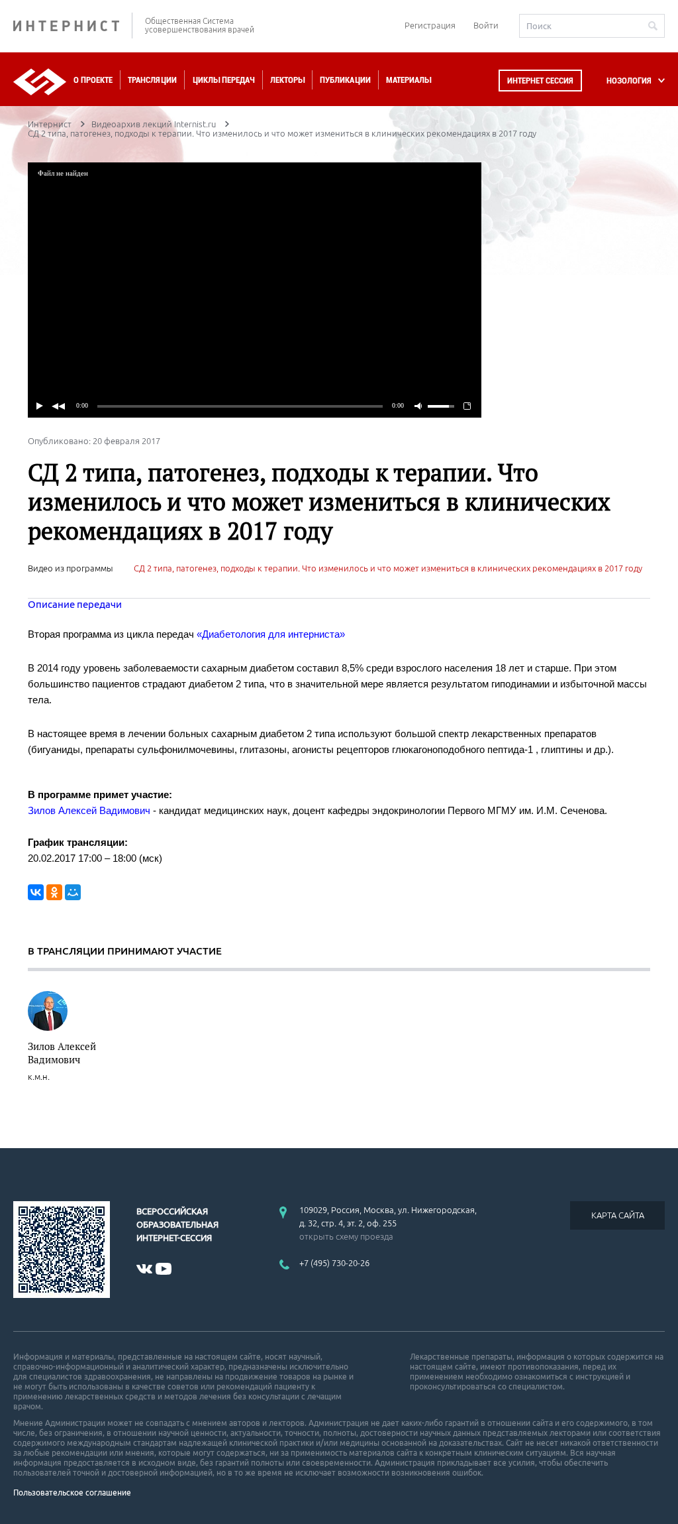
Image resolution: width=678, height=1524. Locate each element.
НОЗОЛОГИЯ (629, 81)
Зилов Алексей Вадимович (62, 1052)
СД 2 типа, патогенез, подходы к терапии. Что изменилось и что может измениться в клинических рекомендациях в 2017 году (388, 568)
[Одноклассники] (54, 892)
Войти (486, 25)
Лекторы (287, 80)
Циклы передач (223, 80)
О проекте (93, 80)
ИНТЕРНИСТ (72, 25)
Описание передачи (75, 604)
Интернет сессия (540, 81)
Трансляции (152, 80)
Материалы (408, 80)
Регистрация (430, 25)
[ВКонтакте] (36, 892)
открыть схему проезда (346, 1236)
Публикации (345, 80)
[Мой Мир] (73, 892)
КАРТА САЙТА (617, 1215)
